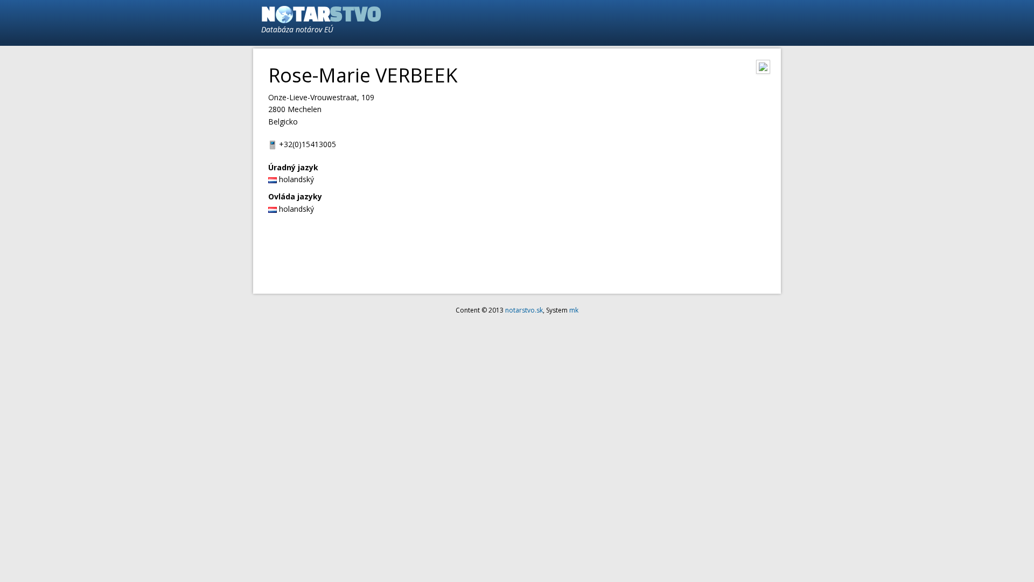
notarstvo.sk (524, 310)
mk (573, 310)
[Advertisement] (649, 22)
